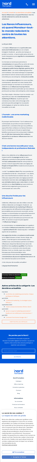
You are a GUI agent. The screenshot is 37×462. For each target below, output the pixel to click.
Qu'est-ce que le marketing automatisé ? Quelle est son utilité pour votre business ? (19, 312)
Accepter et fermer (19, 457)
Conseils (11, 12)
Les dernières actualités (23, 12)
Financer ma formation (18, 404)
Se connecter (18, 401)
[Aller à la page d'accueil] (6, 4)
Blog (18, 393)
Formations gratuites (18, 387)
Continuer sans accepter (9, 445)
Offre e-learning (18, 384)
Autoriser (23, 275)
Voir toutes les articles (18, 322)
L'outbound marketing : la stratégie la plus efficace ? (19, 301)
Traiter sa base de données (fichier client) (18, 307)
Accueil (4, 12)
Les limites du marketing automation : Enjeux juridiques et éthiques (19, 295)
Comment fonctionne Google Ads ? (17, 317)
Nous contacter (18, 407)
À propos (18, 390)
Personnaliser (19, 452)
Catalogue (18, 381)
